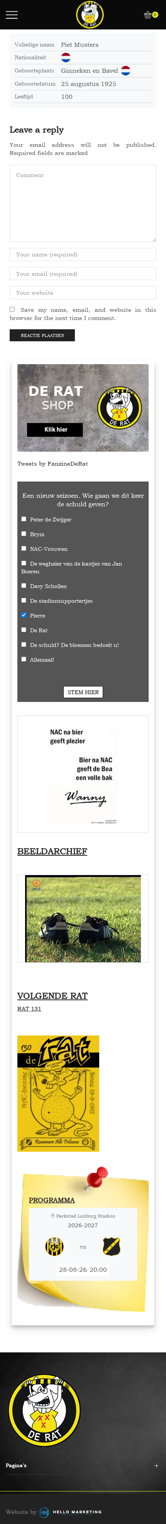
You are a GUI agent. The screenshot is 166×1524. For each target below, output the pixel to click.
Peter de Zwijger (50, 519)
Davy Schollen (48, 586)
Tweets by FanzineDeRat (52, 463)
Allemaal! (42, 659)
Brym (37, 534)
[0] (145, 15)
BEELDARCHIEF (52, 851)
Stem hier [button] (83, 692)
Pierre (37, 615)
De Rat (38, 630)
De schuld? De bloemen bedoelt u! (74, 644)
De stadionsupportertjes (61, 600)
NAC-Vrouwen (49, 548)
